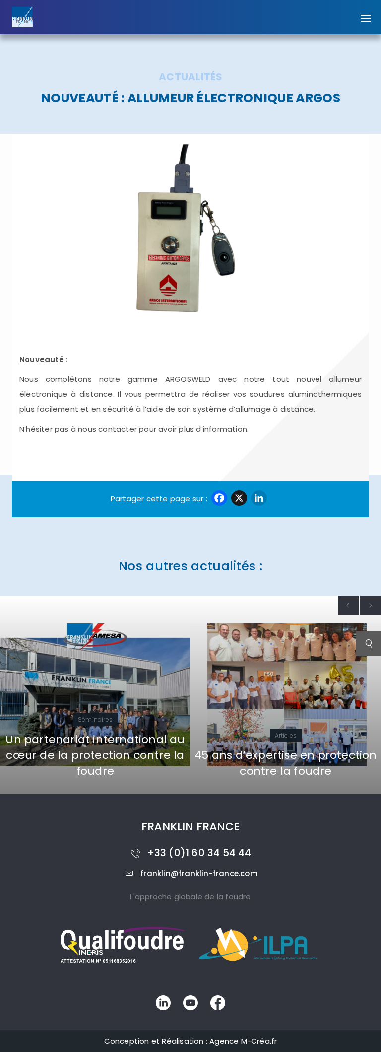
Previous (348, 605)
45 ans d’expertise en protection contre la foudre (154, 763)
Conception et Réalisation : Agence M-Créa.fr (190, 1041)
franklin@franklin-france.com (199, 873)
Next (370, 605)
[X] (239, 499)
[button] (366, 13)
